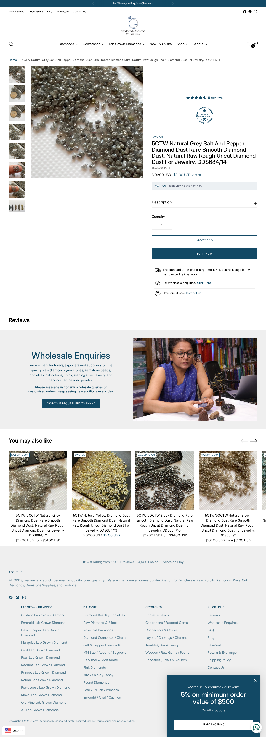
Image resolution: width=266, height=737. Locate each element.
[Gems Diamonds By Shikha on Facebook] (244, 12)
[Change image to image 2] (17, 93)
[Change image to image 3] (17, 113)
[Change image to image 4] (17, 132)
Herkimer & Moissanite (100, 660)
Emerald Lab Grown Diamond (43, 622)
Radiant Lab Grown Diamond (43, 665)
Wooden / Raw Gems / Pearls (167, 652)
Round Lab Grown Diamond (42, 680)
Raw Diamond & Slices (100, 622)
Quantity (158, 216)
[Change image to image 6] (17, 170)
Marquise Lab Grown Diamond (44, 642)
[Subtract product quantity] (168, 225)
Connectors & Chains (161, 630)
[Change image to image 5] (17, 151)
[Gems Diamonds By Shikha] (133, 25)
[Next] (173, 3)
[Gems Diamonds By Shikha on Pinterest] (250, 12)
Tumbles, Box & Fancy (162, 645)
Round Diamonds (96, 682)
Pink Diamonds (94, 667)
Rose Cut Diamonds (98, 630)
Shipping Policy (219, 660)
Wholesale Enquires (223, 622)
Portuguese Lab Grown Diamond (45, 687)
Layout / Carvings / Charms (166, 637)
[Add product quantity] (155, 225)
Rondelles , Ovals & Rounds (166, 660)
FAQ (211, 630)
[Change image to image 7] (17, 189)
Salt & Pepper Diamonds (102, 645)
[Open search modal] (11, 44)
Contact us (193, 293)
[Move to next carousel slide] (253, 441)
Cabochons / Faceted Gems (166, 622)
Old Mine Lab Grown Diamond (43, 702)
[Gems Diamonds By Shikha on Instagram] (255, 12)
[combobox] (13, 730)
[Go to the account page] (246, 44)
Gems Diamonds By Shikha (47, 721)
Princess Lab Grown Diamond (43, 672)
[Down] (17, 215)
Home (13, 60)
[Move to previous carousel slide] (244, 441)
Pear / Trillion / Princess (101, 690)
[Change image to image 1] (17, 74)
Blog (211, 637)
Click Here (204, 283)
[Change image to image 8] (17, 208)
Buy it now (204, 253)
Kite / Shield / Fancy (98, 675)
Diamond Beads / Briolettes (104, 615)
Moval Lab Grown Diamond (41, 695)
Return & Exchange (222, 652)
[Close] (255, 680)
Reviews (214, 615)
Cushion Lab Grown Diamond (43, 615)
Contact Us (216, 667)
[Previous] (92, 3)
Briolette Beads (157, 615)
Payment (214, 645)
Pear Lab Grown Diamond (40, 657)
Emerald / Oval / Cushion (102, 697)
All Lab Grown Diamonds (40, 710)
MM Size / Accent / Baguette (104, 652)
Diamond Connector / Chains (105, 637)
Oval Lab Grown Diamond (40, 650)
